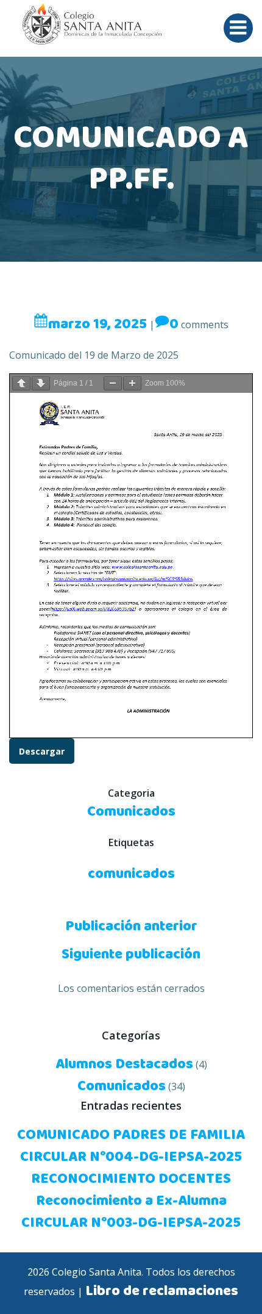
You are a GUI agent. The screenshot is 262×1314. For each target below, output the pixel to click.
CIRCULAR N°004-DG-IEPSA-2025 (131, 1157)
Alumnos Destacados (124, 1064)
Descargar (42, 751)
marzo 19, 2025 (97, 324)
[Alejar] (113, 383)
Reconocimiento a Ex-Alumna (131, 1201)
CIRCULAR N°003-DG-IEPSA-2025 (131, 1223)
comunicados (131, 874)
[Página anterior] (21, 383)
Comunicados (131, 812)
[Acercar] (132, 383)
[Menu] (238, 28)
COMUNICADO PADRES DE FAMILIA (131, 1135)
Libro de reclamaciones (161, 1291)
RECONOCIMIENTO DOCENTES (131, 1179)
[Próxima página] (41, 383)
